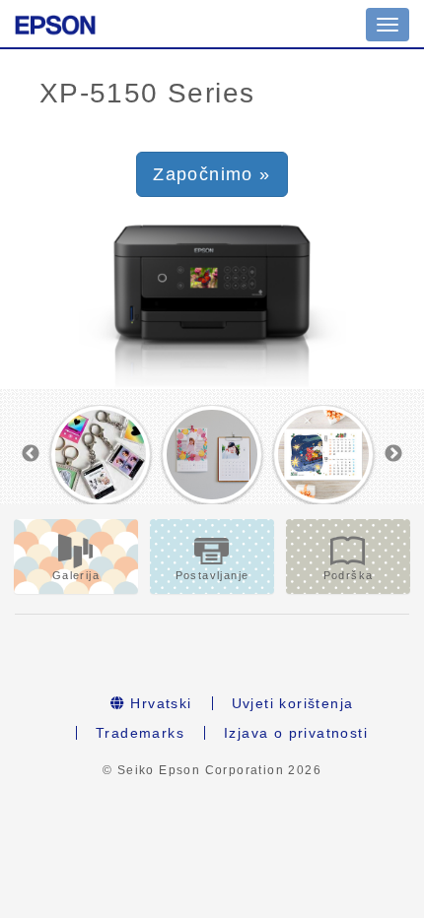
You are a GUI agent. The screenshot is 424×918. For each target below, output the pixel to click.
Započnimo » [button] (211, 174)
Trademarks (140, 733)
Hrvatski (158, 703)
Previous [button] (30, 454)
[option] (101, 455)
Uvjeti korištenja (293, 703)
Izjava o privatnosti (296, 733)
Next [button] (393, 454)
